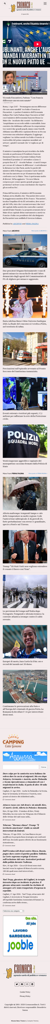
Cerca (43, 767)
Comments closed (9, 799)
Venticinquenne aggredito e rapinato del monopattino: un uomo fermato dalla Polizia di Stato (25, 463)
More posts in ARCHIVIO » (39, 231)
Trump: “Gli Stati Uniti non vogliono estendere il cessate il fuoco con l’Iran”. (25, 567)
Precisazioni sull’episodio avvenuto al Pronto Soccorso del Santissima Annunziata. (24, 370)
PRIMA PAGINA (32, 223)
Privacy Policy (25, 996)
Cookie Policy (25, 992)
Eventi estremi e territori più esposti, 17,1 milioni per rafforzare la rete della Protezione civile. (24, 416)
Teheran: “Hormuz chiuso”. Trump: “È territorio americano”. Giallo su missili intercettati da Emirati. (21, 828)
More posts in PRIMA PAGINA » (38, 473)
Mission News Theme (18, 1021)
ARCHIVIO (17, 223)
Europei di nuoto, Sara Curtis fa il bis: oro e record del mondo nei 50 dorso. (23, 663)
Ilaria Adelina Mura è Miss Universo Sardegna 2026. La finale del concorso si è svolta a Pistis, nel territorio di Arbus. (25, 324)
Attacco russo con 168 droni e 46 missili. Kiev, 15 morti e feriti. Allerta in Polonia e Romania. (25, 806)
